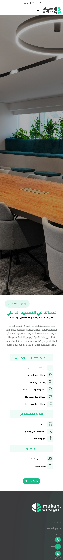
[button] (21, 10)
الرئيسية (57, 522)
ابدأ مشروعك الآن (31, 481)
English (25, 3)
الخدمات (57, 534)
